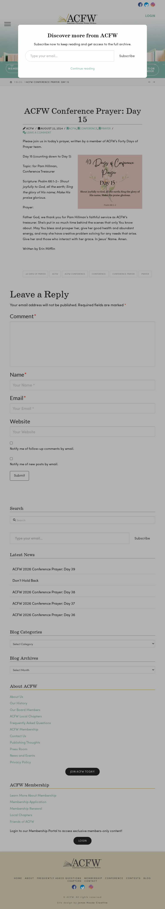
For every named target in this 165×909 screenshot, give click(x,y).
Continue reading (82, 68)
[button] (7, 24)
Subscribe (127, 55)
